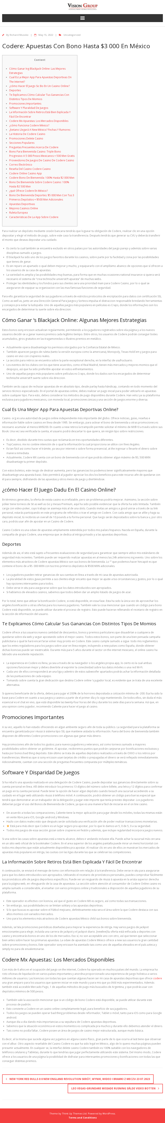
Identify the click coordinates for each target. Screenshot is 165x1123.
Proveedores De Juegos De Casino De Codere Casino (41, 160)
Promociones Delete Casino (26, 138)
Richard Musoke (19, 34)
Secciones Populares (21, 143)
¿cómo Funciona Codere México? (29, 125)
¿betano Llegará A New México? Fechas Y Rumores (39, 130)
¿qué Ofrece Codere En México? (28, 191)
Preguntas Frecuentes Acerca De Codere (33, 147)
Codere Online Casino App (25, 173)
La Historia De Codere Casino (27, 134)
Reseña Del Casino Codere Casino (30, 169)
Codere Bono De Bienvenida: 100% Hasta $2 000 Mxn (41, 177)
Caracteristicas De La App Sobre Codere (33, 217)
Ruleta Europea (18, 212)
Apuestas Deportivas (22, 204)
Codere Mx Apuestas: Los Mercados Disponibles (38, 121)
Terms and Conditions (83, 1117)
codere (157, 978)
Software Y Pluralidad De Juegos (28, 108)
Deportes (15, 90)
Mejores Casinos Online (23, 208)
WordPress (108, 1113)
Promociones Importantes (25, 103)
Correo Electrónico (20, 164)
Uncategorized (72, 34)
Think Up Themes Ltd (74, 1113)
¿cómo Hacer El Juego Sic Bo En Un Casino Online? (39, 86)
